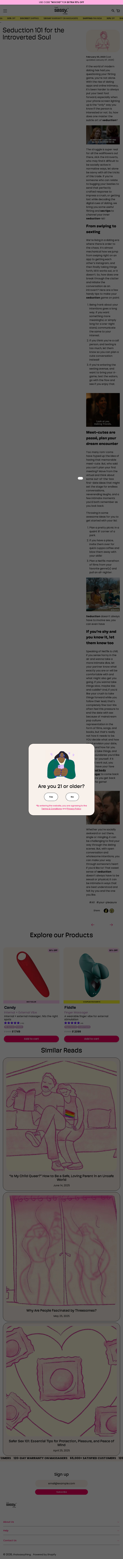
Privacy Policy (74, 808)
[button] (51, 797)
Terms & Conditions (51, 808)
